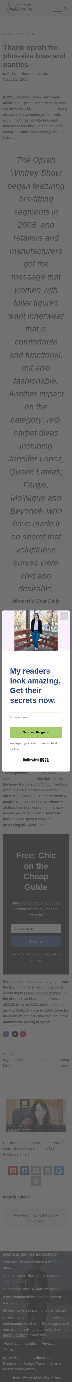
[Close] (64, 616)
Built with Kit (36, 759)
